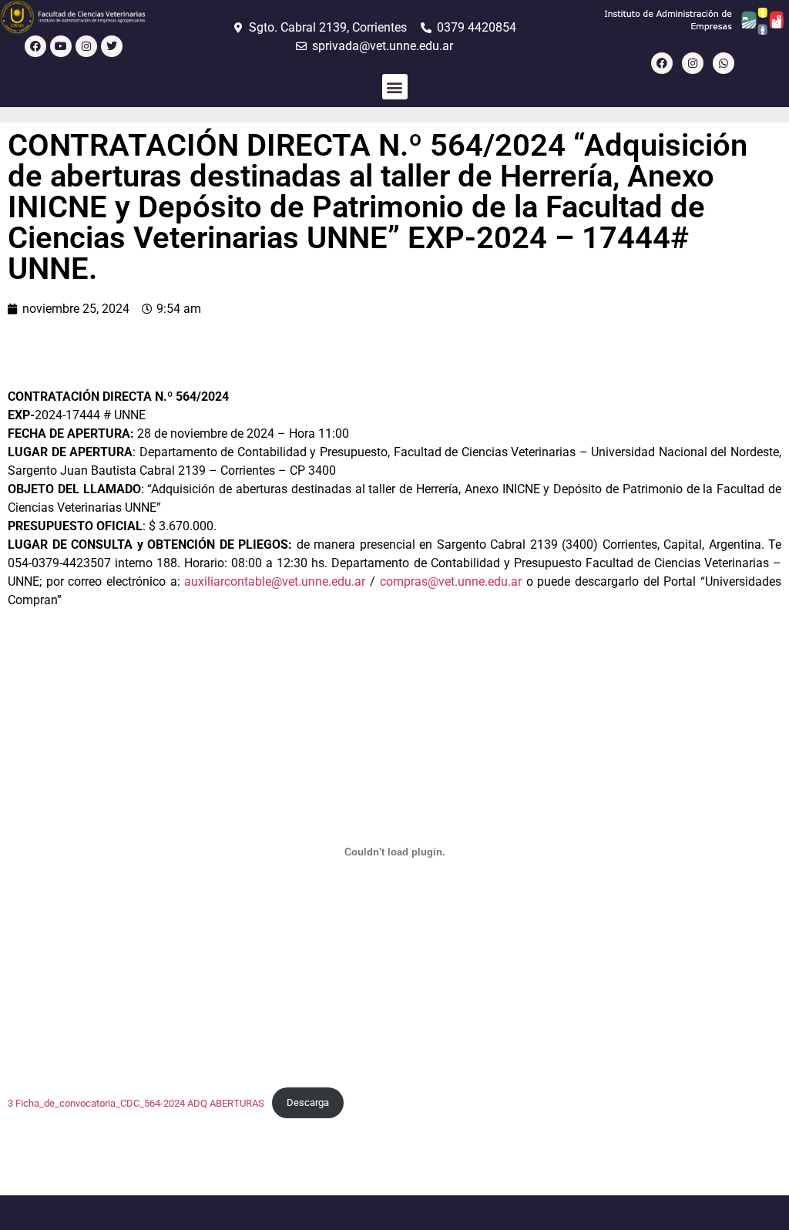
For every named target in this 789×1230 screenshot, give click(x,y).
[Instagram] (86, 46)
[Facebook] (35, 46)
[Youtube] (61, 46)
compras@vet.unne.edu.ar (451, 581)
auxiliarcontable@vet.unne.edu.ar (274, 581)
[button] (395, 86)
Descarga (308, 1102)
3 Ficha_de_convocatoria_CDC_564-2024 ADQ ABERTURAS (136, 1102)
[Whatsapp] (723, 63)
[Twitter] (112, 46)
